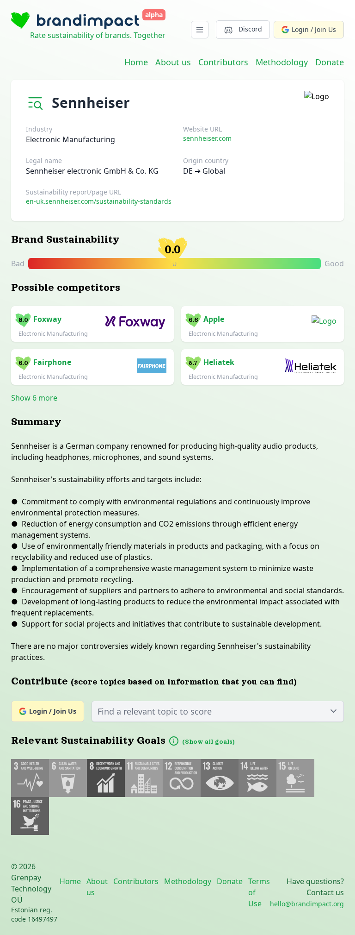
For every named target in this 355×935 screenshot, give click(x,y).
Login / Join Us (314, 29)
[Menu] (199, 29)
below (249, 264)
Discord (250, 29)
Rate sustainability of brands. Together (97, 35)
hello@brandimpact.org (307, 903)
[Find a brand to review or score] (37, 100)
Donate (329, 62)
